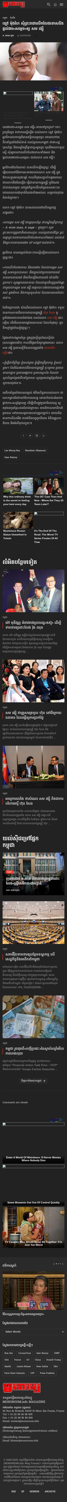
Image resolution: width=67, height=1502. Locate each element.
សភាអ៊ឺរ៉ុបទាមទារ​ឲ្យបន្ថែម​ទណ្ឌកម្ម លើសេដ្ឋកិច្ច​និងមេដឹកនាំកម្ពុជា (30, 957)
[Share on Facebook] (23, 436)
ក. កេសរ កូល (8, 35)
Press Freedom (47, 1373)
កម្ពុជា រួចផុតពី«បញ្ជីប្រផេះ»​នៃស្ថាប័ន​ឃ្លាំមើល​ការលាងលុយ (34, 1051)
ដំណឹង (12, 18)
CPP (32, 1373)
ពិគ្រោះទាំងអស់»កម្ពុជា (31, 1081)
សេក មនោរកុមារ (13, 890)
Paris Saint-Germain (14, 1373)
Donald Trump (53, 1359)
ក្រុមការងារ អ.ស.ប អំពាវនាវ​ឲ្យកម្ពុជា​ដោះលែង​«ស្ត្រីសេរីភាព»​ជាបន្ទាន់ (33, 881)
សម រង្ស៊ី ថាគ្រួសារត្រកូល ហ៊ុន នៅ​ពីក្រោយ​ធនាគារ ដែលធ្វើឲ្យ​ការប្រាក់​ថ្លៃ (33, 715)
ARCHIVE (50, 1491)
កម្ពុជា (5, 18)
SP (22, 1491)
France (17, 1359)
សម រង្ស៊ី (52, 318)
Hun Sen (8, 1353)
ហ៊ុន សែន (49, 313)
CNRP (57, 1353)
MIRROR (34, 1491)
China (38, 1359)
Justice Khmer (23, 1366)
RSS (14, 1491)
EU (27, 1359)
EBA (56, 1366)
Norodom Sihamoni (35, 450)
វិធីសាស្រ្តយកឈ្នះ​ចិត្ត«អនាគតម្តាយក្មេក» (23, 1314)
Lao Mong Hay (12, 450)
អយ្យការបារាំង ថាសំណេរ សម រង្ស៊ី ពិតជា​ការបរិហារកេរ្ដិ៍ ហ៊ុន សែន (34, 801)
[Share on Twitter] (30, 436)
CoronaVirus (24, 1353)
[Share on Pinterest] (37, 436)
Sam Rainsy (10, 457)
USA (6, 1359)
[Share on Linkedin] (43, 436)
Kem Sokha (42, 1366)
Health (7, 1366)
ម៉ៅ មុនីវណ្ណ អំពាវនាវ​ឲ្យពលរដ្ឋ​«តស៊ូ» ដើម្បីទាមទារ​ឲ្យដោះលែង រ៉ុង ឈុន (33, 625)
